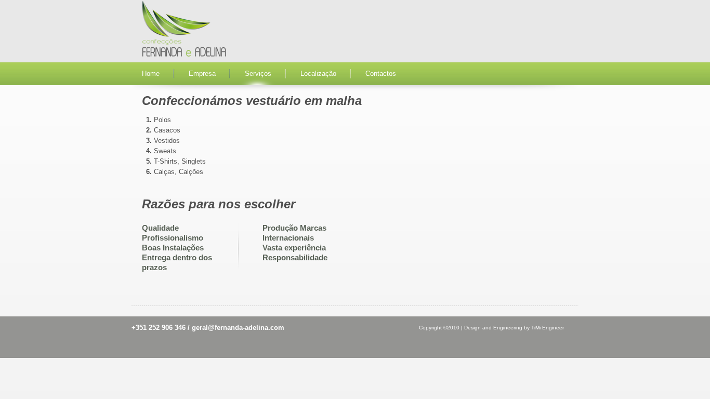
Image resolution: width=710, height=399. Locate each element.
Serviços (258, 73)
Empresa (202, 73)
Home (151, 73)
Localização (318, 73)
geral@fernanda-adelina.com (238, 327)
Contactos (380, 73)
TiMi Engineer (547, 327)
